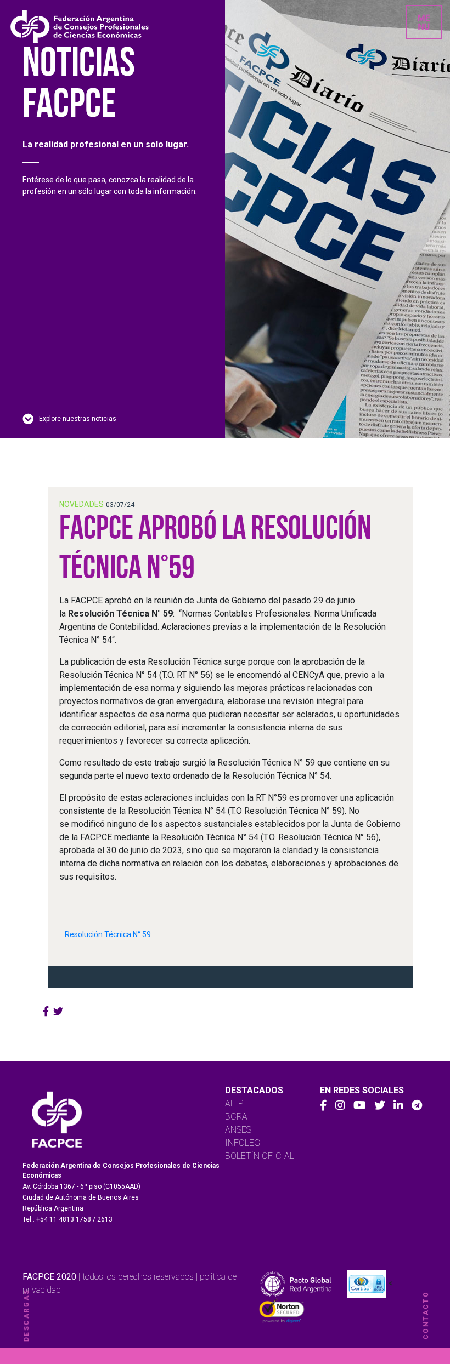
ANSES (238, 1130)
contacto (426, 1315)
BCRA (236, 1116)
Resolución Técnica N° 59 (108, 934)
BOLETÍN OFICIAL (259, 1156)
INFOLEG (242, 1143)
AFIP (234, 1103)
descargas (26, 1315)
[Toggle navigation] (424, 22)
